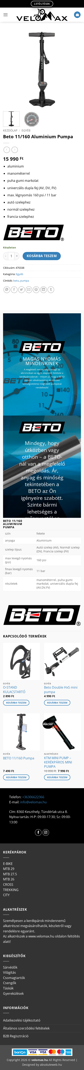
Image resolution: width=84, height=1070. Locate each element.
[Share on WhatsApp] (6, 289)
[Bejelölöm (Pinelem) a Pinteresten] (36, 289)
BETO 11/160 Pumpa (18, 758)
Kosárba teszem (42, 256)
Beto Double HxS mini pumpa (60, 689)
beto (16, 280)
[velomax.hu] (42, 15)
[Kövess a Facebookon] (38, 832)
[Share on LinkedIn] (43, 289)
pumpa (24, 280)
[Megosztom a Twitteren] (21, 289)
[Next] (74, 69)
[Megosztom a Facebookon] (14, 289)
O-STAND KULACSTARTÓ (14, 689)
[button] (5, 15)
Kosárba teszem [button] (16, 702)
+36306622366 (33, 797)
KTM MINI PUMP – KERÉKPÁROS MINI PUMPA (58, 762)
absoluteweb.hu (51, 1065)
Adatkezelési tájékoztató (21, 1020)
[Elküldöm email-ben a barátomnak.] (28, 289)
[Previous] (9, 69)
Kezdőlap (10, 130)
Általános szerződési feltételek (26, 1028)
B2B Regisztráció (16, 1036)
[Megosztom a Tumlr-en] (51, 289)
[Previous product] (14, 150)
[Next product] (6, 150)
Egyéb (26, 130)
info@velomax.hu (33, 802)
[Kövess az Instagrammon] (45, 832)
